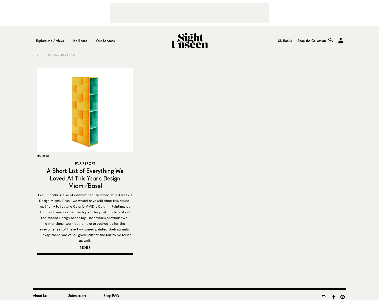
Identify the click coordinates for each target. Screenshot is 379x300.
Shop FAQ (111, 295)
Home (36, 55)
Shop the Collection (311, 41)
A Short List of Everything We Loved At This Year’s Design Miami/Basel (85, 178)
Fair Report (85, 163)
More (85, 247)
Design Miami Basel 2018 (59, 55)
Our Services (105, 41)
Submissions (77, 295)
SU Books (285, 41)
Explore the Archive (50, 41)
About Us (39, 295)
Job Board (80, 41)
